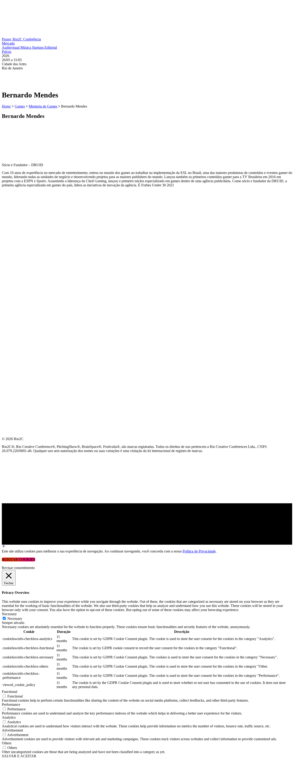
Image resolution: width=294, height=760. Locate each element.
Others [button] (6, 743)
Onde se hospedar (20, 309)
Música (26, 47)
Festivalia (12, 276)
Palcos (6, 52)
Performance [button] (11, 704)
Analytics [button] (9, 717)
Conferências (16, 254)
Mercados (12, 265)
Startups (38, 47)
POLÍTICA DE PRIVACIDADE (26, 320)
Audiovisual (11, 47)
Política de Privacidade (199, 551)
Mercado (8, 43)
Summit (9, 243)
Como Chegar (16, 298)
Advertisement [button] (12, 730)
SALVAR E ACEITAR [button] (19, 756)
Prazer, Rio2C (12, 39)
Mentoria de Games (43, 106)
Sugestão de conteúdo (25, 287)
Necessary (14, 619)
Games (20, 106)
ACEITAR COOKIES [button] (18, 559)
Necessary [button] (9, 614)
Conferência (32, 39)
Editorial (51, 47)
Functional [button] (9, 692)
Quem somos (14, 232)
